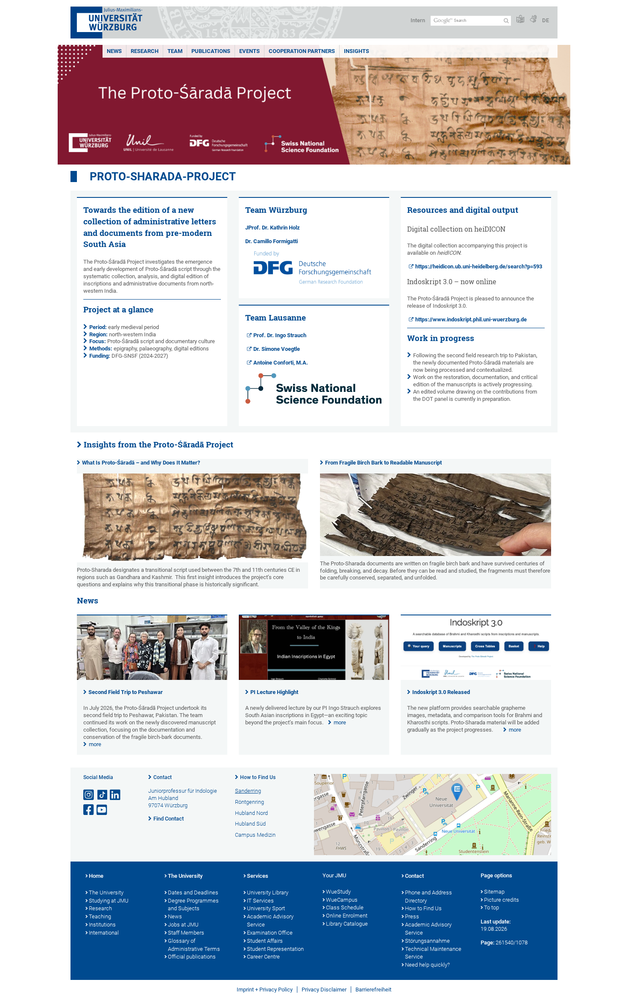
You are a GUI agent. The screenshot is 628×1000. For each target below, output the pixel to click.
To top (491, 907)
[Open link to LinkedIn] (116, 795)
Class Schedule (345, 907)
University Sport (266, 908)
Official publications (192, 956)
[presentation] (152, 678)
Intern (418, 20)
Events (249, 51)
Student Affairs (265, 941)
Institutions (102, 924)
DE (545, 20)
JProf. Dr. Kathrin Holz (272, 227)
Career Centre (263, 956)
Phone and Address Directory (428, 896)
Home (96, 876)
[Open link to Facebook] (89, 810)
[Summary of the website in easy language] (520, 19)
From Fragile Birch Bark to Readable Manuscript (383, 462)
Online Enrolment (346, 915)
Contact (162, 777)
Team (174, 51)
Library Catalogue (347, 924)
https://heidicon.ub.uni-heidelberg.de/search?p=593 (478, 266)
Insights (356, 51)
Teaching (100, 916)
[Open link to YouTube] (103, 810)
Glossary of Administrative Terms (194, 945)
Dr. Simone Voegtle (276, 349)
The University (106, 892)
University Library (267, 892)
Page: (487, 942)
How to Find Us (258, 777)
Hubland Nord (251, 813)
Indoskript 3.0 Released (441, 692)
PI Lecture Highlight (274, 692)
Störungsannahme (427, 941)
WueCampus (342, 900)
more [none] (95, 744)
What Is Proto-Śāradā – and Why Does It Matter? (141, 462)
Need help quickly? (427, 965)
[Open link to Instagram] (89, 795)
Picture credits (501, 900)
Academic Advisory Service (270, 920)
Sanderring (248, 791)
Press (412, 916)
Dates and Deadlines (193, 892)
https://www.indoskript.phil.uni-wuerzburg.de (471, 319)
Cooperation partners (302, 51)
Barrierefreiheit (373, 989)
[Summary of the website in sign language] (533, 19)
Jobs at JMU (183, 924)
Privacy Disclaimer (324, 989)
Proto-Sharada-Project (163, 176)
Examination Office (270, 932)
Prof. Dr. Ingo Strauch (279, 335)
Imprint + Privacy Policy (265, 989)
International (104, 932)
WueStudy (338, 891)
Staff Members (186, 932)
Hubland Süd (250, 824)
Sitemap (494, 891)
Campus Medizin (255, 835)
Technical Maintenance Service (433, 953)
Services (257, 876)
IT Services (260, 900)
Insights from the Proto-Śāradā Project (158, 444)
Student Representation (275, 949)
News (114, 51)
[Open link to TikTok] (103, 795)
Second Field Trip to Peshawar (125, 692)
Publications (210, 51)
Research (144, 51)
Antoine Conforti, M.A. (280, 362)
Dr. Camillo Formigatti (272, 241)
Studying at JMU (109, 900)
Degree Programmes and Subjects (193, 904)
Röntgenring (249, 802)
